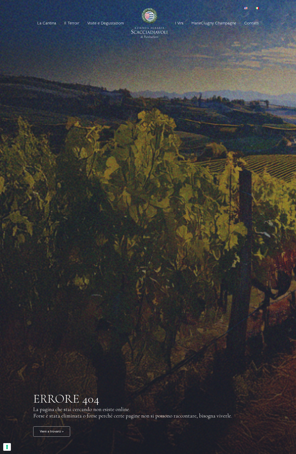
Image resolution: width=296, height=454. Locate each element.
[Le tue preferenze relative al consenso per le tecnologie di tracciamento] (7, 447)
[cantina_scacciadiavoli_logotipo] (149, 23)
